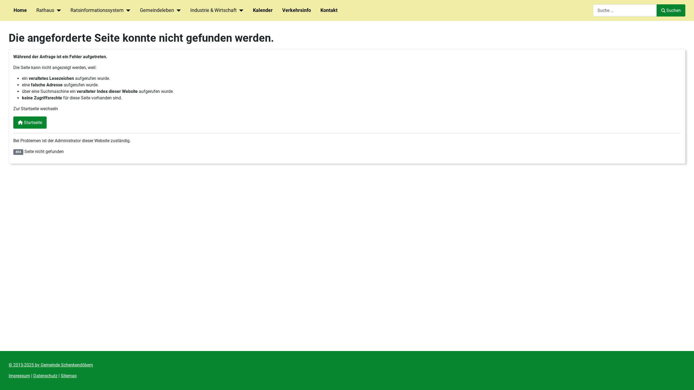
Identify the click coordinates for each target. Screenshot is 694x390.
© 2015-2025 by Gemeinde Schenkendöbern (51, 365)
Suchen (673, 10)
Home (20, 10)
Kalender (263, 10)
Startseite (32, 122)
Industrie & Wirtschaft (213, 10)
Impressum (19, 375)
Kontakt (329, 10)
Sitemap (69, 375)
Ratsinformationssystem (97, 10)
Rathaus (45, 10)
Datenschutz (45, 375)
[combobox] (625, 10)
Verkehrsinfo (296, 10)
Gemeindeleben (157, 10)
